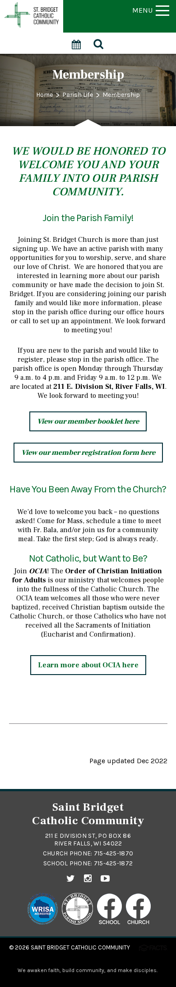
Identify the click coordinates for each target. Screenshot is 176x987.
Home (44, 95)
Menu (142, 10)
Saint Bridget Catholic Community (80, 947)
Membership (121, 95)
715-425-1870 (113, 853)
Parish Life (77, 95)
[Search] (99, 43)
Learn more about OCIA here (88, 665)
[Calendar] (76, 39)
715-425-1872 (113, 863)
